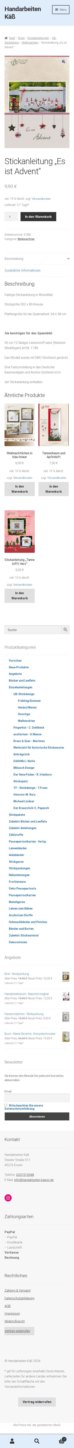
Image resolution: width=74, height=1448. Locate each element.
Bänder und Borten (21, 928)
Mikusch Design (23, 767)
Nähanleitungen (19, 875)
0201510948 (25, 1175)
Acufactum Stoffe (21, 915)
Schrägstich (21, 754)
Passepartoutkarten (22, 895)
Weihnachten (30, 42)
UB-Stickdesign (23, 694)
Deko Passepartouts (22, 888)
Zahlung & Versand (17, 1290)
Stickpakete (17, 814)
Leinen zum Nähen (21, 908)
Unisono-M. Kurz (24, 794)
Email (8, 1091)
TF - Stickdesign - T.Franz (30, 787)
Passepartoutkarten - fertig (27, 841)
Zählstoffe (16, 834)
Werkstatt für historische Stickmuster (38, 747)
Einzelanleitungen (38, 38)
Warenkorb (57, 1438)
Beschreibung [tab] (14, 259)
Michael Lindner (23, 801)
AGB (8, 1306)
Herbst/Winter (27, 707)
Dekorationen (18, 942)
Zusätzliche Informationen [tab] (22, 270)
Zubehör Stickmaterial (23, 935)
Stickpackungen (19, 868)
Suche (37, 1441)
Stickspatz (20, 781)
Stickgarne (16, 861)
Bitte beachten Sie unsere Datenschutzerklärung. (24, 1107)
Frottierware (17, 881)
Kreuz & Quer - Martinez (29, 741)
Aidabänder (16, 855)
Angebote (15, 673)
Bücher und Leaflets (22, 680)
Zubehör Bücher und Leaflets (28, 821)
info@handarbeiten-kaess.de (34, 1180)
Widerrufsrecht (15, 1321)
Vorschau (15, 660)
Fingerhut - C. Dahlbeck (28, 727)
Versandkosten (41, 199)
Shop (21, 38)
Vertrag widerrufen (17, 1331)
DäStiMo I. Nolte (24, 761)
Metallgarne (17, 902)
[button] (63, 61)
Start (12, 38)
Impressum (12, 1313)
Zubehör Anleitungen (22, 828)
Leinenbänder (18, 848)
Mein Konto (12, 1441)
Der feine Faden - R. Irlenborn (32, 774)
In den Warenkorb (38, 216)
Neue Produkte (19, 667)
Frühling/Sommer (29, 700)
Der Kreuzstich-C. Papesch (31, 808)
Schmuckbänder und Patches (28, 922)
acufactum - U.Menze (27, 734)
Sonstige (24, 714)
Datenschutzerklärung (19, 1298)
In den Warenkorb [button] (19, 489)
